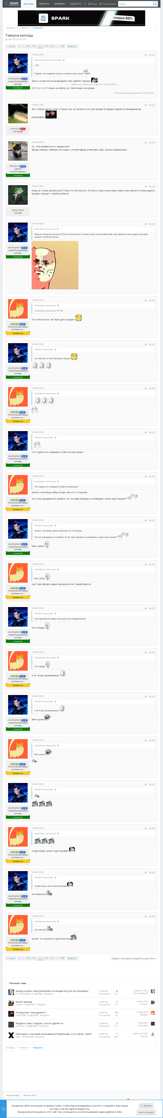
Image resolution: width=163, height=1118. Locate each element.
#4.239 (152, 872)
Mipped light (12, 1095)
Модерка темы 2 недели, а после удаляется (39, 1023)
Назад (12, 46)
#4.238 (152, 828)
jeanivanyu (20, 1026)
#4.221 (152, 55)
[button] (76, 4)
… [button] (23, 46)
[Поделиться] (146, 55)
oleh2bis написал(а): (43, 349)
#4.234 (152, 652)
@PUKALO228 (39, 88)
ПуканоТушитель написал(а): (48, 60)
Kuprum (144, 1036)
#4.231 (152, 520)
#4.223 (152, 142)
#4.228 (152, 388)
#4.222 (152, 105)
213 (46, 46)
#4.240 (152, 916)
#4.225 (152, 224)
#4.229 (152, 432)
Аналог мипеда (24, 1001)
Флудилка (48, 993)
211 (34, 46)
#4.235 (152, 696)
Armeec (19, 1004)
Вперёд (71, 46)
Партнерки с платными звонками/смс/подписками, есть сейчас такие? (54, 1033)
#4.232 (152, 564)
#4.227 (152, 344)
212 (40, 46)
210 (28, 46)
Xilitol (18, 1036)
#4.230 (152, 476)
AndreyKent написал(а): (45, 305)
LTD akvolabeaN (23, 993)
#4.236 (152, 740)
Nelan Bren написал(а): (45, 229)
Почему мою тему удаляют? (31, 1012)
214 (52, 46)
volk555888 (21, 1015)
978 (62, 46)
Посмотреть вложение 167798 (48, 310)
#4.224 (152, 186)
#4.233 (152, 608)
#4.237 (152, 784)
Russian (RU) (30, 1095)
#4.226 (152, 300)
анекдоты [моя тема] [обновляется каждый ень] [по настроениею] (52, 990)
